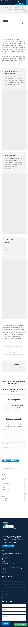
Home (3, 580)
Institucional (5, 583)
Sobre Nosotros (7, 586)
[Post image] (6, 408)
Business (6, 20)
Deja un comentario (14, 347)
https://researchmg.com (18, 367)
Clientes (6, 589)
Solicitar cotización (6, 592)
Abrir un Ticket (5, 595)
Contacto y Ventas (6, 598)
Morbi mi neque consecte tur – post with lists (18, 406)
